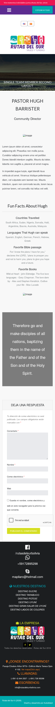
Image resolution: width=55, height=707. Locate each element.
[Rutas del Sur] (28, 40)
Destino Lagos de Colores (27, 609)
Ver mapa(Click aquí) (30, 669)
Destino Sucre (27, 591)
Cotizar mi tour (42, 10)
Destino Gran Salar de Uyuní (27, 605)
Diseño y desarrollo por (38, 703)
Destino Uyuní (27, 602)
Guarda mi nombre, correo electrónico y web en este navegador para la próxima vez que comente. (26, 505)
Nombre (11, 464)
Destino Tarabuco (27, 594)
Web (9, 488)
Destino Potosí (27, 598)
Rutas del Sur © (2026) (11, 700)
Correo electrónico (15, 476)
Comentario (12, 430)
